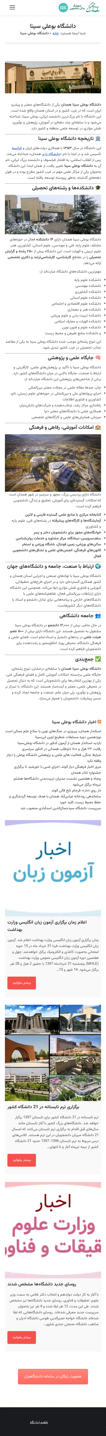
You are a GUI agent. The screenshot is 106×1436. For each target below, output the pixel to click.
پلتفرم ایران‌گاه (39, 1422)
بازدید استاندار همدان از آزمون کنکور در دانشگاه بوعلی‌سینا (59, 743)
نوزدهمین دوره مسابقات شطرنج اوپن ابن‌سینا (68, 737)
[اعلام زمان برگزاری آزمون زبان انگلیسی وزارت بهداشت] (53, 868)
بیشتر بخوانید (22, 983)
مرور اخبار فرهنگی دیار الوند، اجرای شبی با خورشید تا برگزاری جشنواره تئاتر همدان (57, 770)
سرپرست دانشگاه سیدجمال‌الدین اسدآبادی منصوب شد (60, 808)
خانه (56, 33)
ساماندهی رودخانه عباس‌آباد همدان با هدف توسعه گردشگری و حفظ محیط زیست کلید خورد (55, 799)
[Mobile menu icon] (12, 7)
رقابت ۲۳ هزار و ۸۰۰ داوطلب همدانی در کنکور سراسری (61, 749)
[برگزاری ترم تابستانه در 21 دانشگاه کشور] (53, 1053)
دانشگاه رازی (51, 154)
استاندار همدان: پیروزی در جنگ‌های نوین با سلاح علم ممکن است (53, 731)
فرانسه (17, 148)
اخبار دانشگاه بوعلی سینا (74, 722)
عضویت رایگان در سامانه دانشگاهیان (53, 1377)
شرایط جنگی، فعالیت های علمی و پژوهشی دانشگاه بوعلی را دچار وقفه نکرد (53, 758)
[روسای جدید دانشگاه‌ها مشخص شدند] (53, 1230)
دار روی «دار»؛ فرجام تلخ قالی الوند (76, 790)
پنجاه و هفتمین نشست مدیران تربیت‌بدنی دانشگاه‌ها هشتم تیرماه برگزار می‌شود (57, 781)
